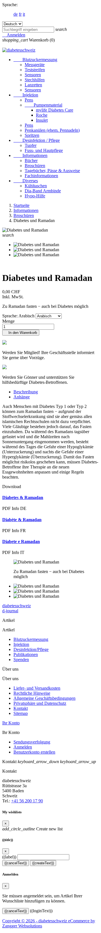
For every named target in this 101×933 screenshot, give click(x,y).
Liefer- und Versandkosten (36, 688)
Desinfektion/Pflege (31, 649)
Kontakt (20, 708)
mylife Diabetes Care (54, 110)
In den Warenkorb (20, 333)
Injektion (25, 95)
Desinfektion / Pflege (36, 140)
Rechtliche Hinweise (31, 693)
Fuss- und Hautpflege (44, 150)
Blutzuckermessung (35, 59)
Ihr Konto (11, 722)
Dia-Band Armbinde (43, 190)
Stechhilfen (35, 79)
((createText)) (43, 863)
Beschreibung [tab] (25, 391)
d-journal (10, 610)
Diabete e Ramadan (21, 541)
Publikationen (25, 654)
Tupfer (30, 145)
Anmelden (22, 747)
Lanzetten (33, 84)
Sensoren (33, 74)
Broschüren (35, 165)
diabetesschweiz (16, 605)
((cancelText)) (15, 863)
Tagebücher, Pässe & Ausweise (52, 170)
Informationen (30, 155)
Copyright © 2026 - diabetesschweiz (35, 920)
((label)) (9, 857)
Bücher (31, 160)
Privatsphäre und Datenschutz (39, 703)
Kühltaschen (36, 185)
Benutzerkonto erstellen (34, 752)
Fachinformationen (41, 175)
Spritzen (32, 135)
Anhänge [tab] (21, 396)
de (15, 14)
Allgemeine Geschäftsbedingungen (44, 698)
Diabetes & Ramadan (22, 497)
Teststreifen (35, 69)
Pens (29, 100)
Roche (41, 115)
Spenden (21, 659)
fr (20, 14)
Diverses (25, 180)
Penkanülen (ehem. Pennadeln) (52, 130)
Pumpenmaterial (43, 105)
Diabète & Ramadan (22, 519)
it (24, 14)
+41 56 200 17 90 (27, 800)
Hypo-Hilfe (35, 195)
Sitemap (20, 713)
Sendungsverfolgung (31, 742)
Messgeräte (35, 64)
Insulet (42, 120)
